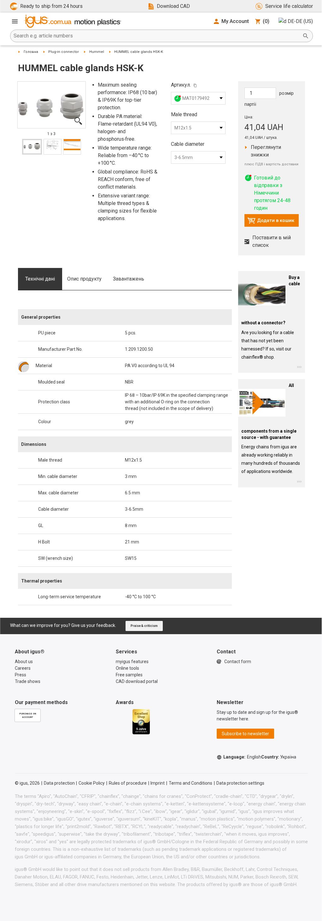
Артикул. (181, 85)
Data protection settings (240, 783)
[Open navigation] (15, 21)
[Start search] (305, 36)
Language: (242, 756)
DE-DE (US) (300, 21)
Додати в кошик (270, 222)
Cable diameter (187, 144)
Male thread (184, 114)
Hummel (96, 52)
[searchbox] (156, 36)
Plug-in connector (63, 52)
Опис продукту (84, 279)
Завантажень (128, 279)
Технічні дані (40, 279)
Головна (31, 52)
